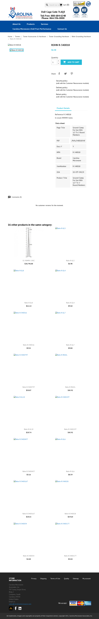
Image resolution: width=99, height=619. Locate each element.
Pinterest (71, 73)
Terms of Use (55, 578)
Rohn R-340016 (28, 345)
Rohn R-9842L (70, 387)
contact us (62, 29)
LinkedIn (20, 608)
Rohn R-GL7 (70, 345)
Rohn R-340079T (29, 387)
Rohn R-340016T (29, 514)
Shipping (43, 578)
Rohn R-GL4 (70, 303)
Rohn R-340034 (28, 556)
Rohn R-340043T (29, 471)
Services (44, 24)
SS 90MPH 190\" (29, 260)
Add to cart (71, 62)
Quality (66, 578)
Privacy (34, 578)
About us (17, 24)
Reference (59, 114)
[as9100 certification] (84, 12)
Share (59, 73)
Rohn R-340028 (70, 514)
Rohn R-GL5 (70, 260)
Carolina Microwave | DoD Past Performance (32, 29)
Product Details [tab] (63, 108)
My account (87, 578)
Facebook (14, 608)
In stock (58, 118)
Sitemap (76, 578)
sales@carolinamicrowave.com (20, 604)
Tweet (65, 73)
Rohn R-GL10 (28, 429)
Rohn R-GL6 (70, 471)
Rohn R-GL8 (29, 303)
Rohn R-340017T (70, 556)
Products (31, 24)
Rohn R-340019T (70, 429)
